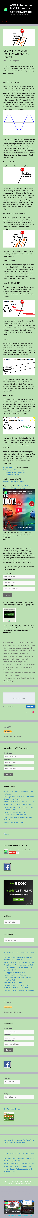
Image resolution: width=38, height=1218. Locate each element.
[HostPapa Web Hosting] (9, 1120)
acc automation (10, 645)
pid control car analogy (24, 651)
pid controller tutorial (22, 656)
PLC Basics (19, 642)
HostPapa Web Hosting (12, 1109)
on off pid (11, 651)
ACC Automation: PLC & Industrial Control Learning (21, 8)
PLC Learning (28, 642)
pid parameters (20, 659)
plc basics (13, 662)
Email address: (8, 585)
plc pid (20, 662)
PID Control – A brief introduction (14, 472)
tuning (24, 664)
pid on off (10, 659)
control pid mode (23, 645)
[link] (6, 1203)
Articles (7, 642)
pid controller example (18, 653)
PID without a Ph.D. (10, 468)
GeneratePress (25, 1183)
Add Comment (30, 706)
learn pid (24, 648)
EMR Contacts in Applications (14, 822)
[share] (17, 1202)
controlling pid (15, 648)
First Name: (7, 573)
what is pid (31, 664)
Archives (7, 1079)
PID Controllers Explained (12, 474)
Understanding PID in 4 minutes (14, 470)
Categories (7, 1094)
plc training (17, 664)
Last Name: (7, 579)
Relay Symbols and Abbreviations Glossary (19, 990)
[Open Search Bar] (35, 21)
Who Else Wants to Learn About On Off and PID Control (12, 1203)
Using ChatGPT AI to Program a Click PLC (18, 804)
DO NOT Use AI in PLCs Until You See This (19, 802)
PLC (12, 642)
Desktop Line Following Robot (13, 481)
